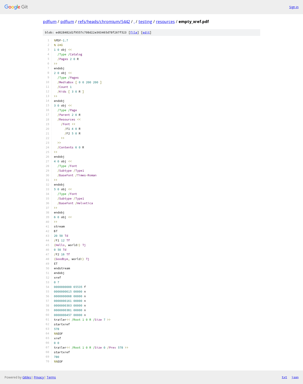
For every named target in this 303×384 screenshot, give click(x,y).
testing (145, 21)
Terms (51, 377)
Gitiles (26, 377)
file (133, 32)
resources (165, 21)
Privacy (39, 377)
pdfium (50, 21)
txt (284, 377)
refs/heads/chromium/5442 (104, 21)
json (295, 377)
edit (146, 32)
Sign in (294, 7)
